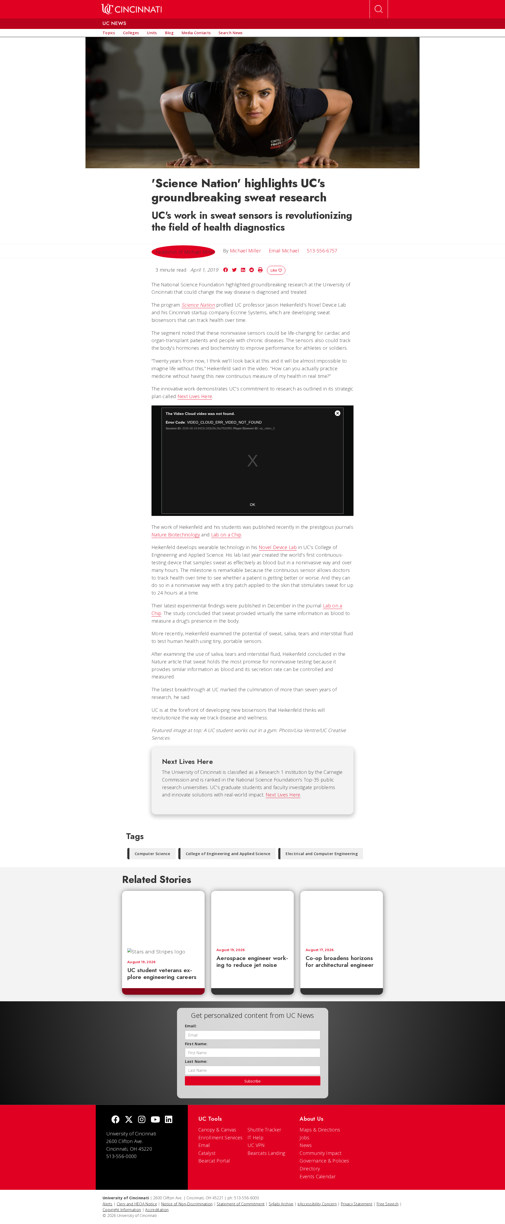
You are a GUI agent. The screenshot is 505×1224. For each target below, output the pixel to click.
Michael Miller (245, 250)
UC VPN (256, 1145)
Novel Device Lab (278, 547)
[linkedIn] (168, 1120)
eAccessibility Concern (317, 1203)
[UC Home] (131, 9)
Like (274, 270)
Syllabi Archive (281, 1203)
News (306, 1145)
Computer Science (152, 853)
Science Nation (198, 305)
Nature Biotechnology (176, 534)
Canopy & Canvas (217, 1129)
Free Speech (387, 1203)
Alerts (108, 1203)
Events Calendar (318, 1176)
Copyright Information (122, 1209)
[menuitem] (109, 33)
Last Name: (196, 1061)
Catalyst (206, 1153)
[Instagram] (141, 1120)
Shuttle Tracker (264, 1129)
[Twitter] (129, 1120)
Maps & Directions (320, 1129)
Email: (191, 1025)
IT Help (255, 1137)
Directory (310, 1168)
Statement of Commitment (241, 1203)
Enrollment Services (220, 1137)
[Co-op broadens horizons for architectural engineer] (341, 917)
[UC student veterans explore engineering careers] (163, 917)
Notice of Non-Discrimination (187, 1203)
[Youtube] (155, 1120)
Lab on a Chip (226, 534)
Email (204, 1145)
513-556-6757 (322, 250)
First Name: (196, 1043)
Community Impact (320, 1153)
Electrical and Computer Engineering (322, 853)
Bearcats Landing (266, 1153)
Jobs (304, 1137)
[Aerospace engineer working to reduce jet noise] (252, 917)
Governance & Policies (324, 1160)
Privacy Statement (356, 1203)
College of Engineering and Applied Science (228, 853)
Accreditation (157, 1209)
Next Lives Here (195, 396)
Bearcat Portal (214, 1160)
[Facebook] (115, 1120)
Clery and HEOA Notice (137, 1203)
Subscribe (252, 1081)
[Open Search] (379, 9)
